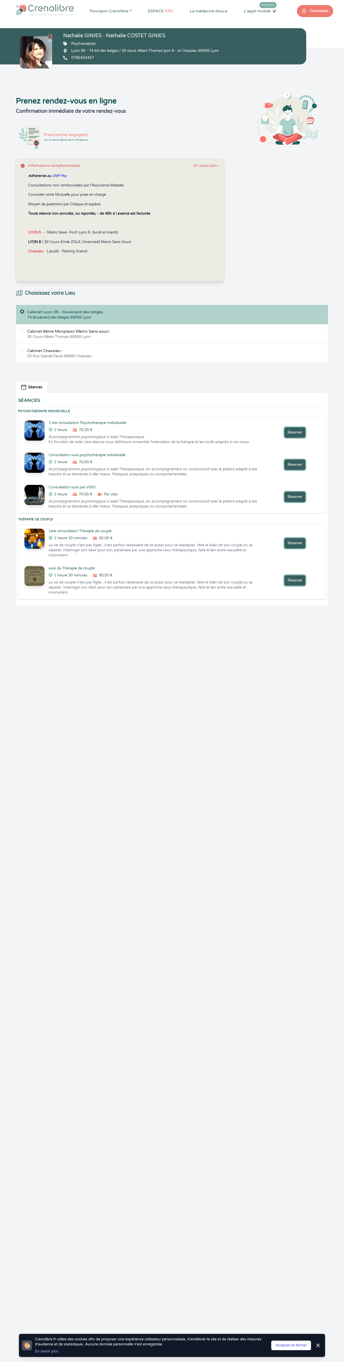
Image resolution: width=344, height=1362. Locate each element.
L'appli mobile (259, 11)
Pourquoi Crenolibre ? (110, 11)
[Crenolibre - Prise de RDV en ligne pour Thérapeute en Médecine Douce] (45, 10)
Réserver (295, 432)
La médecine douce (208, 11)
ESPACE (161, 11)
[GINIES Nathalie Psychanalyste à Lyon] (36, 52)
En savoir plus (207, 166)
